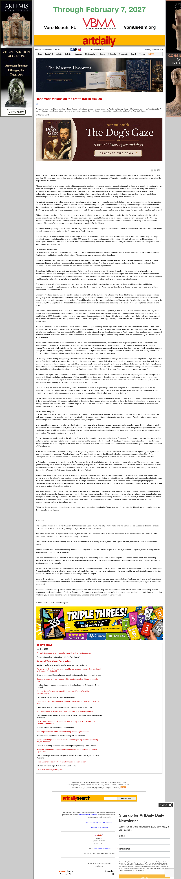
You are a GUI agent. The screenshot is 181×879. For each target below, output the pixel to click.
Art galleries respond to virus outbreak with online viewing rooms (64, 653)
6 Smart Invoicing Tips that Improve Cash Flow (56, 766)
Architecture (111, 782)
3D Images (107, 788)
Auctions (120, 785)
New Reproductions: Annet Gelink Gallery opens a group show (63, 731)
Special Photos (85, 785)
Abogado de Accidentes (99, 827)
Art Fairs (126, 785)
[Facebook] (72, 51)
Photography (121, 782)
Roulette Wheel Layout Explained (51, 770)
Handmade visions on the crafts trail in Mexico (56, 697)
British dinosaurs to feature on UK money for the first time (61, 735)
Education (90, 788)
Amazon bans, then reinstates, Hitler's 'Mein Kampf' (58, 657)
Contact (142, 54)
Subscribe (112, 54)
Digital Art (103, 782)
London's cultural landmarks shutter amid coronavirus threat (62, 665)
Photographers (91, 54)
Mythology (98, 788)
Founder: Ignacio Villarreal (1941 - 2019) (99, 841)
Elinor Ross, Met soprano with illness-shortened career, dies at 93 (64, 707)
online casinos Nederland (87, 815)
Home (40, 54)
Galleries (68, 54)
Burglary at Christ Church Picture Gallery (54, 661)
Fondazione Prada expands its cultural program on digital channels (65, 711)
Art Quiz (83, 788)
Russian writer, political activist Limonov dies (55, 727)
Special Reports (97, 785)
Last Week (49, 54)
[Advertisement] (132, 662)
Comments (123, 54)
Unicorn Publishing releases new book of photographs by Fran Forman (66, 746)
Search (133, 54)
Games (102, 54)
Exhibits (82, 782)
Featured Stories (110, 785)
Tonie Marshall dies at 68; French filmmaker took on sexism (62, 762)
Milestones (95, 782)
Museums (78, 54)
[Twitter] (75, 51)
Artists (59, 54)
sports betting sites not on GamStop (99, 823)
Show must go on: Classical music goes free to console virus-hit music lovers (69, 675)
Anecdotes (76, 788)
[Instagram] (79, 51)
